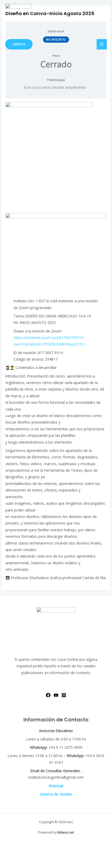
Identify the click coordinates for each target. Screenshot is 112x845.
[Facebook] (48, 695)
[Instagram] (63, 695)
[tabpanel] (56, 341)
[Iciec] (18, 17)
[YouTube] (56, 695)
